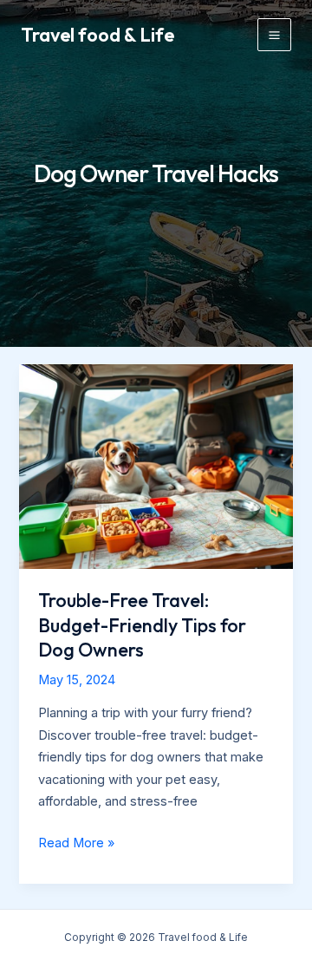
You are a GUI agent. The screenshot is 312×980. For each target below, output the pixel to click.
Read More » (76, 844)
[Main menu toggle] (274, 35)
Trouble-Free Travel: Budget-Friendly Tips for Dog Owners (142, 625)
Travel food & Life (97, 35)
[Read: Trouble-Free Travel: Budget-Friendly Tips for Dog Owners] (155, 466)
